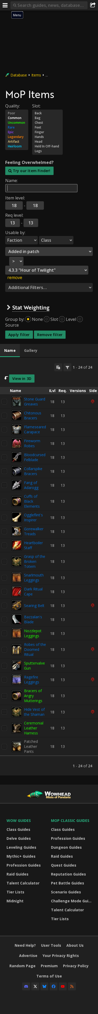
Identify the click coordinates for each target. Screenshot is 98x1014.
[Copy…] (58, 367)
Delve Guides (19, 838)
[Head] (47, 141)
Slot (54, 319)
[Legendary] (16, 137)
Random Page (22, 965)
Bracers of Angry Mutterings (33, 695)
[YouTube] (63, 986)
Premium (49, 965)
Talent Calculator (23, 883)
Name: (11, 180)
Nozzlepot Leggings (33, 633)
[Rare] (16, 127)
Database (18, 75)
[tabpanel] (49, 567)
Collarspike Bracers (33, 471)
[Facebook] (53, 986)
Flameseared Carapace (35, 429)
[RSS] (72, 986)
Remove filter (50, 334)
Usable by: (15, 232)
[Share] (93, 5)
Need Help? (25, 945)
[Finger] (47, 132)
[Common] (16, 118)
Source (12, 325)
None (37, 319)
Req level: (14, 215)
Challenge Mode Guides (72, 900)
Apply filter (19, 334)
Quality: (12, 106)
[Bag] (47, 118)
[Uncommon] (16, 122)
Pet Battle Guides (67, 883)
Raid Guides (17, 874)
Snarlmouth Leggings (34, 578)
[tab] (10, 350)
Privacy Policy (76, 965)
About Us (75, 945)
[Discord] (26, 986)
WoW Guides (19, 820)
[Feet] (47, 127)
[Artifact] (16, 141)
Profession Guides (24, 865)
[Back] (47, 113)
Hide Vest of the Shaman (34, 712)
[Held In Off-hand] (47, 146)
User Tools (51, 945)
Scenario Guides (66, 891)
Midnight (15, 900)
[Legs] (47, 151)
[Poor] (16, 113)
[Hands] (47, 137)
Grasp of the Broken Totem (34, 561)
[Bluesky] (44, 986)
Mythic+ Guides (21, 856)
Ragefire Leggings (31, 679)
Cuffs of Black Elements (32, 501)
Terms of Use (49, 976)
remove (14, 277)
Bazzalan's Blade (33, 619)
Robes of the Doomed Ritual (35, 649)
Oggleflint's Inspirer (33, 517)
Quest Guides (63, 865)
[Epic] (16, 132)
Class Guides (18, 829)
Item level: (15, 198)
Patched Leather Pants (31, 746)
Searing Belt (34, 605)
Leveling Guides (21, 847)
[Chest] (47, 122)
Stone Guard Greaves (34, 401)
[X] (35, 986)
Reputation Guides (68, 874)
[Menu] (5, 5)
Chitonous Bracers (32, 415)
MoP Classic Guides (70, 820)
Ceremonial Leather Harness (33, 727)
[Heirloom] (16, 146)
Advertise (28, 955)
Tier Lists (15, 891)
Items (36, 75)
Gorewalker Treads (33, 531)
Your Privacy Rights (61, 955)
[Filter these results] (67, 367)
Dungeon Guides (66, 847)
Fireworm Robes (32, 443)
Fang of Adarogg (31, 485)
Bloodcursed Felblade (34, 457)
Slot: (36, 106)
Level (71, 319)
